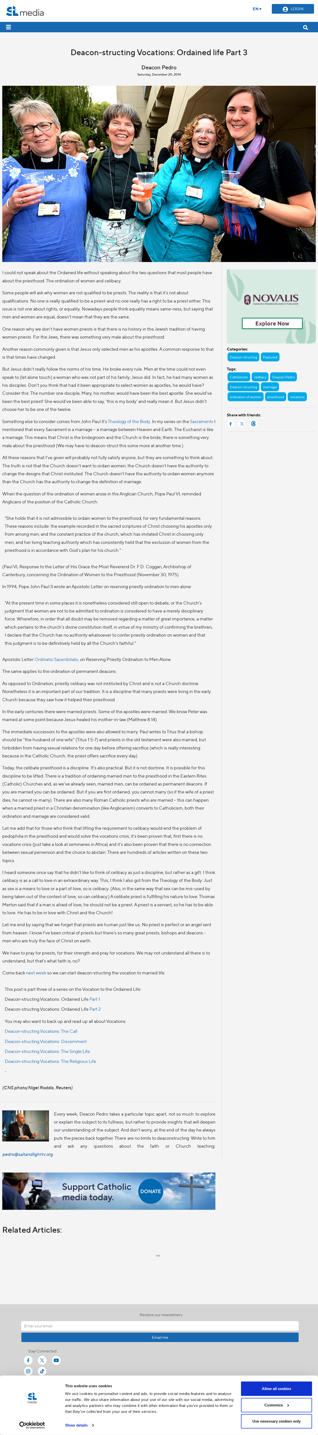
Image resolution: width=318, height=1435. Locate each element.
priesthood (275, 396)
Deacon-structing (243, 357)
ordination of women (245, 396)
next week (36, 972)
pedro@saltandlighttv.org (27, 1154)
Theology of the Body (129, 421)
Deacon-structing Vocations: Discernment (46, 1041)
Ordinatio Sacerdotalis (56, 659)
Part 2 (95, 1009)
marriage (270, 387)
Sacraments (201, 421)
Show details (76, 1425)
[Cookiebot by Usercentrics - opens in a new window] (32, 1425)
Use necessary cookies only (276, 1421)
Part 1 (94, 999)
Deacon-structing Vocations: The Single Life (47, 1051)
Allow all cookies (276, 1389)
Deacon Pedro (283, 377)
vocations (297, 396)
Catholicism (239, 377)
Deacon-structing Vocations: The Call (41, 1031)
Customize (273, 1405)
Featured (270, 357)
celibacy (260, 377)
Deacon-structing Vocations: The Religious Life (50, 1061)
